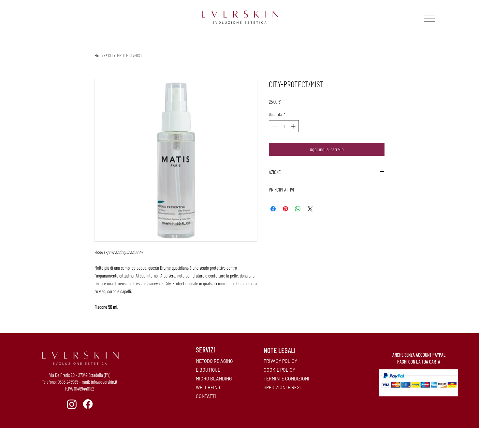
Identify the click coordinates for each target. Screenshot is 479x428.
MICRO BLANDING (214, 378)
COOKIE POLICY (279, 370)
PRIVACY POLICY (280, 361)
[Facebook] (87, 404)
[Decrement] (274, 126)
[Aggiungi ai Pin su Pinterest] (285, 209)
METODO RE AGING (214, 361)
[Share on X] (310, 209)
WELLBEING (208, 387)
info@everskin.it (104, 382)
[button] (429, 17)
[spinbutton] (284, 126)
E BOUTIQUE (208, 370)
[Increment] (294, 126)
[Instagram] (71, 404)
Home (99, 55)
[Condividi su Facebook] (273, 209)
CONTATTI (206, 396)
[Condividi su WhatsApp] (298, 209)
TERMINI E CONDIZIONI (286, 378)
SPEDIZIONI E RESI (282, 387)
